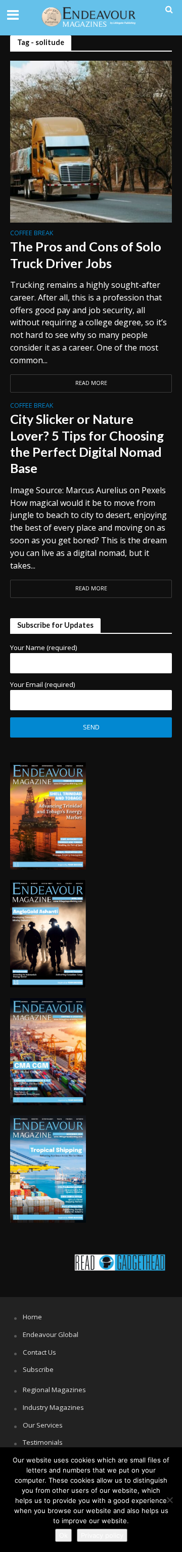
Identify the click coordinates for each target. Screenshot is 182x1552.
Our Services (43, 1425)
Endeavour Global (50, 1334)
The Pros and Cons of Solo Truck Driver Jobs (85, 254)
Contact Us (39, 1352)
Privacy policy (102, 1535)
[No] (169, 1500)
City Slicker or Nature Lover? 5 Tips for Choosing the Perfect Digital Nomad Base (87, 443)
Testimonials (43, 1442)
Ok (63, 1535)
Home (32, 1316)
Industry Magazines (53, 1407)
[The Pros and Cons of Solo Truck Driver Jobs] (91, 140)
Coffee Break (31, 233)
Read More (91, 382)
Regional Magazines (54, 1389)
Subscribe (38, 1369)
